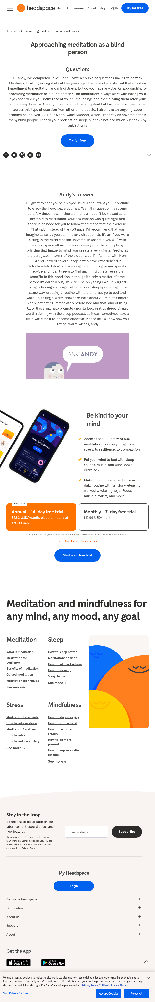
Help (102, 8)
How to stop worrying (63, 717)
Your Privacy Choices (15, 993)
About (92, 8)
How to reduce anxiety (22, 741)
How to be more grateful (60, 731)
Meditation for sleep (62, 658)
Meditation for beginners (16, 660)
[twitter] (14, 155)
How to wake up (59, 670)
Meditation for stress (21, 729)
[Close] (148, 978)
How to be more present (60, 742)
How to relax (15, 735)
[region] (77, 987)
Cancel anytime (89, 540)
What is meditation (20, 652)
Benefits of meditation (22, 668)
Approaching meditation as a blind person (51, 31)
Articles (11, 31)
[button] (38, 155)
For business (75, 8)
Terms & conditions (67, 540)
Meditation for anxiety (22, 717)
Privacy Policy (90, 985)
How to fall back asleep (65, 664)
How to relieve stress (21, 723)
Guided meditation (19, 674)
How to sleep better (62, 652)
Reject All (136, 993)
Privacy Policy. (29, 848)
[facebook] (6, 155)
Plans (60, 8)
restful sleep (105, 308)
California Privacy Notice (113, 985)
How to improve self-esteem (63, 752)
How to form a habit (62, 723)
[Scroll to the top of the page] (146, 961)
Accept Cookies (108, 993)
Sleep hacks (56, 676)
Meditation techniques (22, 681)
